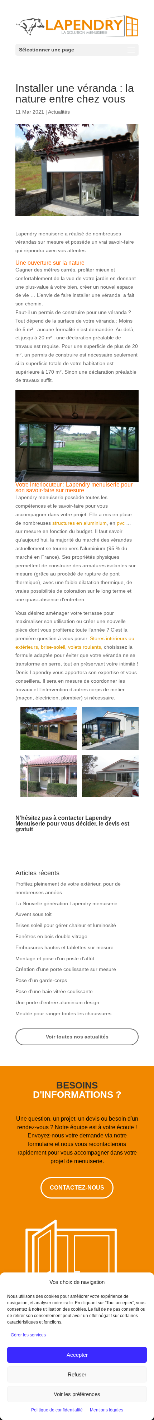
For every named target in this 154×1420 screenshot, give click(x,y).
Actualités (59, 112)
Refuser (77, 1374)
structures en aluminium (79, 523)
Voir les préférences (77, 1394)
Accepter (77, 1355)
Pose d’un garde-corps (41, 980)
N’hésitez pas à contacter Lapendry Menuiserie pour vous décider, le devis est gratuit (72, 823)
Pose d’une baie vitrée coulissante (54, 991)
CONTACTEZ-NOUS (77, 1188)
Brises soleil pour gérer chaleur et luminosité (65, 925)
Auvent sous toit (33, 914)
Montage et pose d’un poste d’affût (54, 958)
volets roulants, (85, 647)
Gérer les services (28, 1334)
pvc (121, 523)
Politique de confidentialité (57, 1409)
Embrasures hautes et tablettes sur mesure (64, 947)
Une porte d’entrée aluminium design (57, 1002)
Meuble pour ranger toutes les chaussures (63, 1013)
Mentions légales (106, 1409)
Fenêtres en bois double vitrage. (52, 936)
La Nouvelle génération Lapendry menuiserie (66, 903)
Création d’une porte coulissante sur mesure (65, 969)
